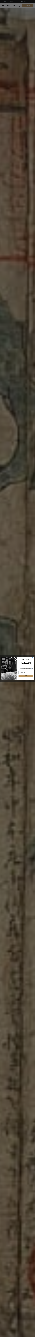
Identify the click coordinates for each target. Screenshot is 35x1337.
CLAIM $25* (26, 675)
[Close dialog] (32, 658)
